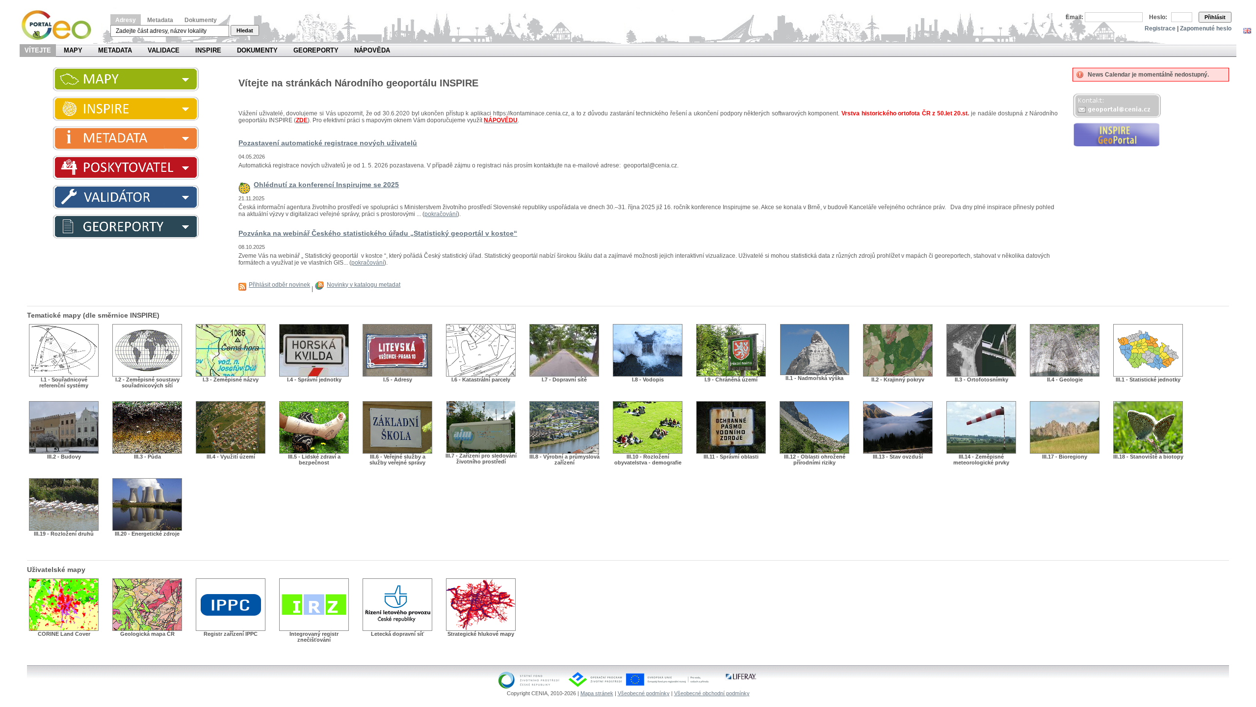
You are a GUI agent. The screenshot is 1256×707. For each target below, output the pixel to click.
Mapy (73, 50)
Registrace (1160, 28)
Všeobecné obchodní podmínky (712, 693)
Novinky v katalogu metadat (363, 284)
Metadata (160, 20)
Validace (164, 50)
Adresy (125, 20)
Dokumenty (200, 20)
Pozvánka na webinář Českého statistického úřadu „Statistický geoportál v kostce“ (377, 233)
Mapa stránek (596, 693)
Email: (1074, 17)
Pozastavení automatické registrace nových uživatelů (327, 143)
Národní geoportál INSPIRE (60, 25)
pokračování (440, 214)
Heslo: (1158, 17)
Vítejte (38, 50)
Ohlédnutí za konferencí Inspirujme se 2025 (326, 185)
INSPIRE (208, 50)
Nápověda (372, 50)
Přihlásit (1215, 17)
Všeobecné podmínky (644, 693)
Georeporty (316, 50)
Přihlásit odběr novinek (279, 284)
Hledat (244, 30)
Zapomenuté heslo (1205, 28)
